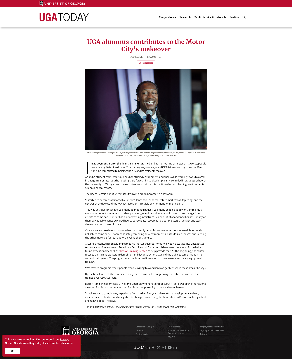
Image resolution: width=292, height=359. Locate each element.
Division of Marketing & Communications (178, 331)
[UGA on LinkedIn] (175, 347)
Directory (140, 330)
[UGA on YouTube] (170, 347)
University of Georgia (84, 332)
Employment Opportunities (212, 327)
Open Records (174, 327)
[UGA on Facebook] (153, 347)
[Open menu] (250, 17)
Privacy (203, 334)
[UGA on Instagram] (164, 347)
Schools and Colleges (145, 327)
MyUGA (171, 337)
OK (12, 350)
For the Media (142, 334)
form (69, 343)
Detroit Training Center (133, 250)
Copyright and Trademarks (212, 330)
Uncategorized (146, 62)
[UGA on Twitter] (159, 347)
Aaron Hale (156, 57)
